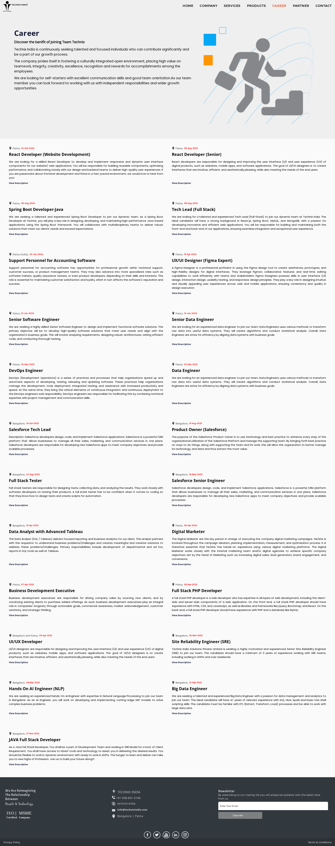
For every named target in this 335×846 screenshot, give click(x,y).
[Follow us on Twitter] (156, 834)
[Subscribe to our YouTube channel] (166, 834)
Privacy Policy (11, 842)
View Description (18, 183)
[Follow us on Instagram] (185, 834)
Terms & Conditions (320, 842)
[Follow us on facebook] (147, 834)
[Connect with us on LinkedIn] (175, 834)
